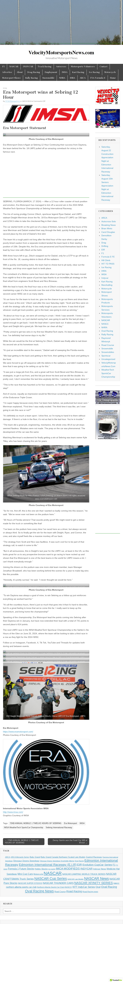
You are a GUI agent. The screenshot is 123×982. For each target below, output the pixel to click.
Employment (51, 72)
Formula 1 (13, 868)
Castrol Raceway (94, 857)
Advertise (7, 72)
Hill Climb (105, 260)
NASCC (105, 324)
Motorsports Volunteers (83, 66)
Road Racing (74, 891)
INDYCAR (28, 66)
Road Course (107, 345)
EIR (103, 249)
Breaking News (108, 225)
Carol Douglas (108, 232)
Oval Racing (107, 331)
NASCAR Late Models (76, 879)
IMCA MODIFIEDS (68, 868)
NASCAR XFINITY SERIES (93, 883)
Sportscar (106, 355)
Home (113, 78)
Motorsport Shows (11, 78)
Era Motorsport (70, 823)
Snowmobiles (107, 352)
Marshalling (106, 285)
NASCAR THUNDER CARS (58, 883)
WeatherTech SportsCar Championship (108, 373)
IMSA (65, 72)
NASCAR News (96, 878)
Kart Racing (78, 72)
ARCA (83, 78)
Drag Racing (33, 72)
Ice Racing (94, 72)
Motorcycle (110, 72)
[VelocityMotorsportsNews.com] (61, 51)
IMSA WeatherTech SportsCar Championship (23, 828)
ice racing (51, 869)
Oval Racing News (39, 891)
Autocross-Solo (108, 221)
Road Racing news (90, 892)
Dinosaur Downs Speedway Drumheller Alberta (57, 861)
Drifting (104, 246)
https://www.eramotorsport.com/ (18, 731)
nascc (116, 883)
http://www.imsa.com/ (13, 812)
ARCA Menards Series (20, 857)
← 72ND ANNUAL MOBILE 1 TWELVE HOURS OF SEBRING (22, 841)
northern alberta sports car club (21, 887)
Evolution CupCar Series (97, 864)
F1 (3, 66)
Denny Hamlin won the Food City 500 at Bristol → (70, 841)
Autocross (61, 66)
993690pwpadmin (12, 101)
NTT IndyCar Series (84, 887)
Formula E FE (108, 257)
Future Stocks (26, 868)
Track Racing (44, 66)
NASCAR (13, 66)
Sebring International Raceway (59, 828)
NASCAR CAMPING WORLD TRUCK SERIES (83, 874)
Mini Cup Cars (25, 874)
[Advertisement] (61, 22)
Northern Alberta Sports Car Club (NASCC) (54, 887)
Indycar (104, 278)
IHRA (72, 78)
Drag (103, 242)
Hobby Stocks (41, 869)
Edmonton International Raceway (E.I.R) (47, 864)
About (20, 72)
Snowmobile (48, 78)
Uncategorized (108, 359)
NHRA (62, 78)
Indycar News (99, 869)
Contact (103, 66)
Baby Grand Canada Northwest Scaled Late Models (63, 857)
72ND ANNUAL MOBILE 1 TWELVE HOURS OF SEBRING (35, 823)
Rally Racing (31, 78)
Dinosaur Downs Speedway (26, 861)
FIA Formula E (97, 78)
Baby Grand (35, 857)
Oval (98, 887)
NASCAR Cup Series (50, 878)
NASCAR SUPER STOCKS (30, 883)
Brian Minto (106, 228)
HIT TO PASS (107, 264)
